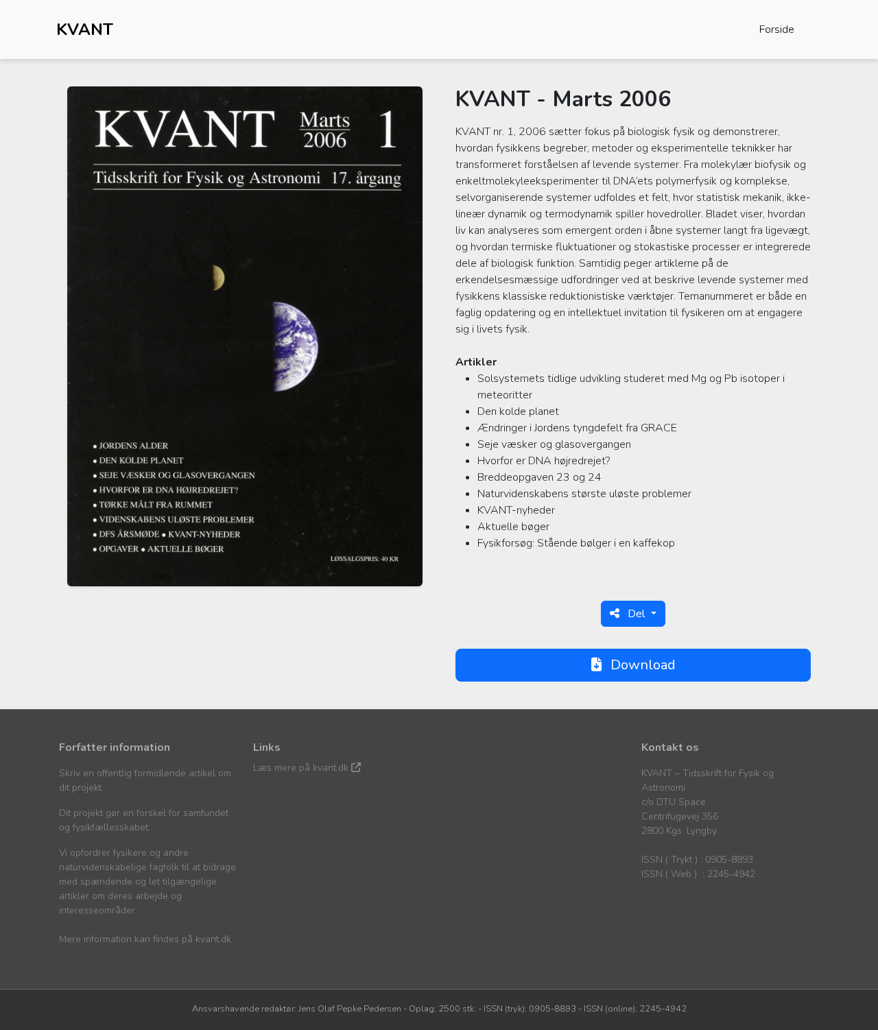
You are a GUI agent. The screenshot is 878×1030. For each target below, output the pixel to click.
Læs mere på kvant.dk (302, 767)
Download (641, 665)
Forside (776, 29)
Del (636, 613)
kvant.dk (213, 939)
